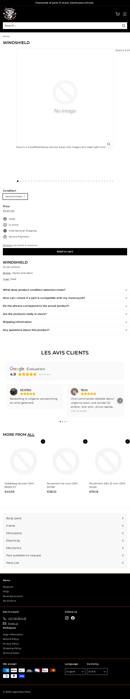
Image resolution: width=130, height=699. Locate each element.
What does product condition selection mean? (34, 289)
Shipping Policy (12, 648)
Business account (13, 596)
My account (9, 600)
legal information (13, 634)
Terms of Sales (11, 653)
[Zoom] (109, 144)
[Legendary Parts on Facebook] (73, 618)
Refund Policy (11, 639)
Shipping (7, 245)
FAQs (6, 591)
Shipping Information (17, 321)
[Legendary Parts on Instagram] (67, 618)
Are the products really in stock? (25, 314)
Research (8, 587)
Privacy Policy (11, 643)
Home (6, 36)
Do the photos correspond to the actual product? (36, 305)
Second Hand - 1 (15, 196)
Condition (9, 190)
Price (6, 206)
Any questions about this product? (26, 330)
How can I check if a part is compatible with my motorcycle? (44, 297)
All (31, 434)
